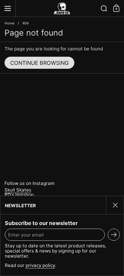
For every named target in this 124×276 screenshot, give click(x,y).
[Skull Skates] (62, 8)
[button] (104, 8)
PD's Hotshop (19, 195)
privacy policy (40, 265)
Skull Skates (18, 190)
